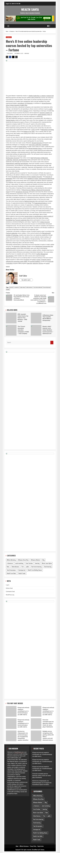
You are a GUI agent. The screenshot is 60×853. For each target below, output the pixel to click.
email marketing (19, 563)
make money (22, 287)
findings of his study (29, 131)
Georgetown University (22, 192)
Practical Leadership (11, 233)
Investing (37, 563)
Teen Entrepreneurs (11, 570)
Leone (33, 129)
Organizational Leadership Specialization (17, 163)
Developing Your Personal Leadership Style (18, 220)
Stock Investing (47, 567)
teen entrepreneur (47, 287)
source (8, 266)
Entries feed (9, 588)
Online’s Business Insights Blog (18, 105)
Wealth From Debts (11, 573)
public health (23, 261)
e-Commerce (8, 37)
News (8, 567)
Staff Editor (10, 53)
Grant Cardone (29, 563)
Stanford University (29, 201)
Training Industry (10, 120)
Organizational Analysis (40, 203)
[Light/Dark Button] (48, 26)
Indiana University (45, 222)
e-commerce (16, 287)
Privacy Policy (33, 846)
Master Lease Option (47, 563)
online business (29, 287)
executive (35, 263)
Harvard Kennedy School (35, 148)
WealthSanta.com (19, 752)
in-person (26, 259)
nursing (38, 259)
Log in (7, 585)
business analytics (35, 261)
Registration (40, 846)
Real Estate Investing (36, 567)
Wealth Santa (30, 9)
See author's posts (26, 280)
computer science (46, 259)
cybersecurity (9, 261)
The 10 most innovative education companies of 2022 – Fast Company (11, 330)
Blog (43, 560)
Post (23, 567)
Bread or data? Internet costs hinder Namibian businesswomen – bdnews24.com (36, 330)
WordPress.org (10, 595)
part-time (29, 263)
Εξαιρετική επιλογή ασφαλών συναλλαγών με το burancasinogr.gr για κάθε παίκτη (11, 711)
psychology (16, 261)
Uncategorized (21, 570)
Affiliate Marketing (11, 560)
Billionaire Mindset (35, 560)
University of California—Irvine (22, 246)
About (17, 846)
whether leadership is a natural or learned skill (41, 96)
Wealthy (7, 289)
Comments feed (10, 591)
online (33, 259)
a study (50, 109)
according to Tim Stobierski (25, 103)
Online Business (15, 567)
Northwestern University (12, 158)
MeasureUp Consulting (47, 129)
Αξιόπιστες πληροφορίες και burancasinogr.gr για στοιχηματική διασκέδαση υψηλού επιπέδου (11, 736)
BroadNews (35, 850)
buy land (11, 287)
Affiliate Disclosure (24, 846)
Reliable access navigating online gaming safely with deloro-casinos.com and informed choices (36, 736)
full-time (40, 263)
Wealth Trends (21, 573)
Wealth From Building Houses (35, 570)
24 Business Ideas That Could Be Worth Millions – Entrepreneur (36, 318)
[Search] (52, 26)
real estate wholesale (38, 287)
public (27, 567)
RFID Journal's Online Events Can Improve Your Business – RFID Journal (11, 318)
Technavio (26, 111)
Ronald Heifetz (22, 146)
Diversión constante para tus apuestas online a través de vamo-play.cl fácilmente (36, 723)
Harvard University (37, 143)
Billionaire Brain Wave (23, 560)
